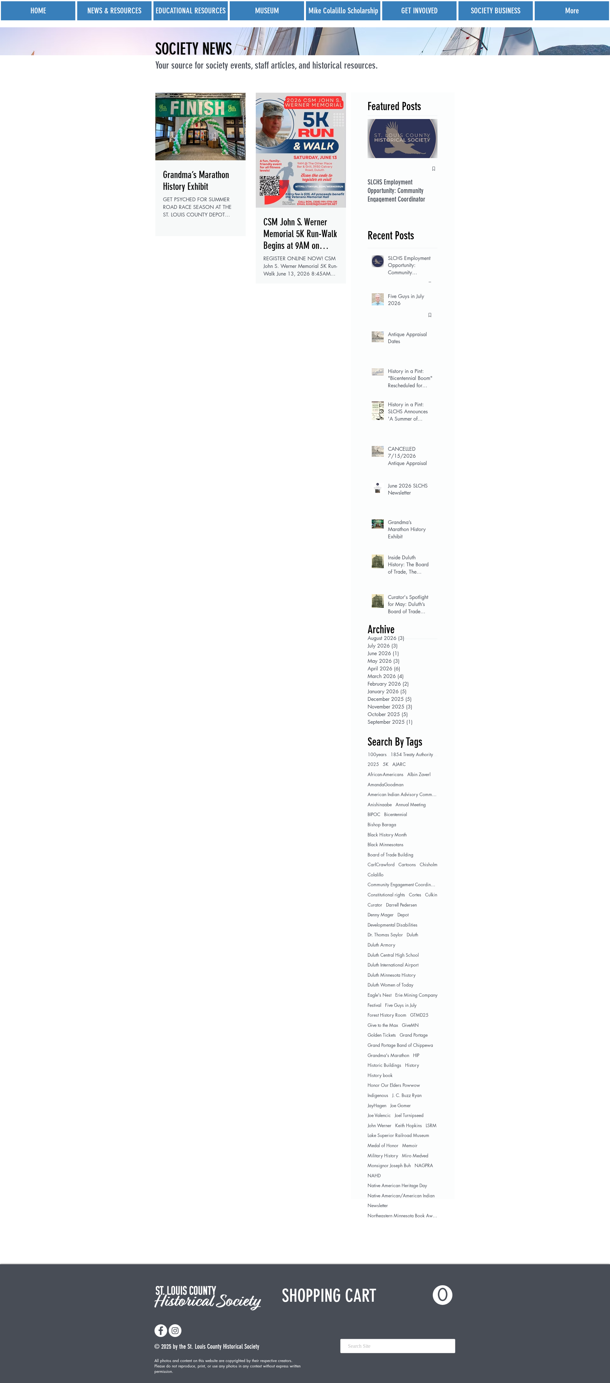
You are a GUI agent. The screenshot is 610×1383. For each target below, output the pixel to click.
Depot (403, 915)
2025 (373, 764)
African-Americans (385, 774)
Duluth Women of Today (390, 985)
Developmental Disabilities (392, 925)
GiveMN (410, 1025)
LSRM (431, 1125)
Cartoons (407, 864)
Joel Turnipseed (409, 1115)
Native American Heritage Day (397, 1185)
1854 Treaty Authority (411, 754)
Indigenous (378, 1095)
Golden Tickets (382, 1035)
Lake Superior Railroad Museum (398, 1135)
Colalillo (375, 875)
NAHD (374, 1176)
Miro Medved (415, 1156)
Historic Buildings (384, 1065)
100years (377, 754)
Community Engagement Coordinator (402, 884)
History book (380, 1075)
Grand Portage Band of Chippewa (400, 1045)
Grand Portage (414, 1035)
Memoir (409, 1145)
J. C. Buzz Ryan (407, 1095)
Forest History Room (387, 1015)
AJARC (399, 764)
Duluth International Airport (393, 965)
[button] (367, 1295)
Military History (383, 1156)
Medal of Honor (383, 1145)
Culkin (431, 895)
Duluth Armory (381, 945)
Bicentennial (395, 814)
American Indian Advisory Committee (402, 794)
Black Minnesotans (385, 844)
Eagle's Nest (379, 995)
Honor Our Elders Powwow (394, 1085)
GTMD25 (419, 1015)
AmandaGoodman (385, 784)
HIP (416, 1055)
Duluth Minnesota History (392, 975)
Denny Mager (381, 915)
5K (386, 764)
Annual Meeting (411, 804)
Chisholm (428, 864)
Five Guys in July (401, 1005)
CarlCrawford (381, 864)
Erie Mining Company (416, 995)
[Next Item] (427, 138)
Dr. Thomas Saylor (385, 935)
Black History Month (387, 835)
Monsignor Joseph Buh (389, 1165)
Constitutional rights (386, 895)
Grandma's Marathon (388, 1055)
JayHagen (377, 1105)
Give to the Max (383, 1025)
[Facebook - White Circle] (160, 1330)
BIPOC (374, 814)
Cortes (415, 895)
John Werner (379, 1125)
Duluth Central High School (393, 955)
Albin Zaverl (418, 774)
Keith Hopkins (408, 1125)
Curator (375, 905)
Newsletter (378, 1205)
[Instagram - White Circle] (175, 1330)
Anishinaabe (380, 804)
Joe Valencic (379, 1115)
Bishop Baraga (382, 824)
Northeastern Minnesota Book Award (402, 1216)
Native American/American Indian (401, 1196)
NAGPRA (424, 1165)
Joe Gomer (400, 1105)
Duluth (412, 935)
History (412, 1065)
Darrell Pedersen (401, 905)
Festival (374, 1005)
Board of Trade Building (390, 855)
